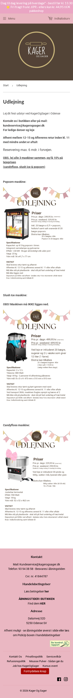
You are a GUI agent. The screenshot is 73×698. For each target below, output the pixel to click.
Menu (11, 18)
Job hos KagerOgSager (26, 665)
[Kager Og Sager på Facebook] (59, 679)
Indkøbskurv (62, 18)
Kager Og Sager (38, 690)
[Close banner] (69, 7)
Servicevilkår (53, 656)
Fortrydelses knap (35, 671)
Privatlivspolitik (34, 656)
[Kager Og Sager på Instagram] (66, 679)
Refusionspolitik (16, 661)
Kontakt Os (15, 656)
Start (6, 85)
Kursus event (50, 665)
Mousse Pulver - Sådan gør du (46, 661)
